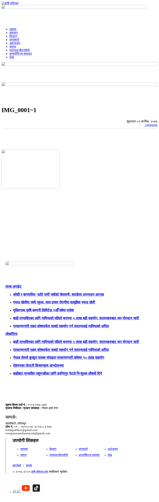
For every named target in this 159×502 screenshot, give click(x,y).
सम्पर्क (29, 465)
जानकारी (14, 39)
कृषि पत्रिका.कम (40, 471)
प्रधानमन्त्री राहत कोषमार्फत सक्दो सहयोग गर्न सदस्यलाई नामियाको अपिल (61, 326)
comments (150, 125)
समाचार (13, 32)
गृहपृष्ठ (12, 29)
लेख (11, 57)
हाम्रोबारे (17, 465)
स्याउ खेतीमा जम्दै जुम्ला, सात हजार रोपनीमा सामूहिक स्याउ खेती (54, 302)
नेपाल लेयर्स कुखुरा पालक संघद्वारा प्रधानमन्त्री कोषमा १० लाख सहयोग (58, 357)
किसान (13, 36)
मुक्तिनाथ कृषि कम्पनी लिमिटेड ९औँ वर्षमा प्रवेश (43, 310)
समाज (12, 46)
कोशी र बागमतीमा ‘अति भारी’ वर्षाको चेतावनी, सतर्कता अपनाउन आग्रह (58, 294)
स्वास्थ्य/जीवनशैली (19, 50)
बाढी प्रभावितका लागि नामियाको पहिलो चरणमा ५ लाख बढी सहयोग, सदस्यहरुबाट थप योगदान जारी (76, 318)
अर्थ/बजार (14, 43)
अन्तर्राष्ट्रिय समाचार (20, 53)
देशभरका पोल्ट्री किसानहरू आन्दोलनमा (38, 365)
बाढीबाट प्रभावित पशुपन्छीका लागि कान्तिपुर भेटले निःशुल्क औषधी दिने (57, 373)
